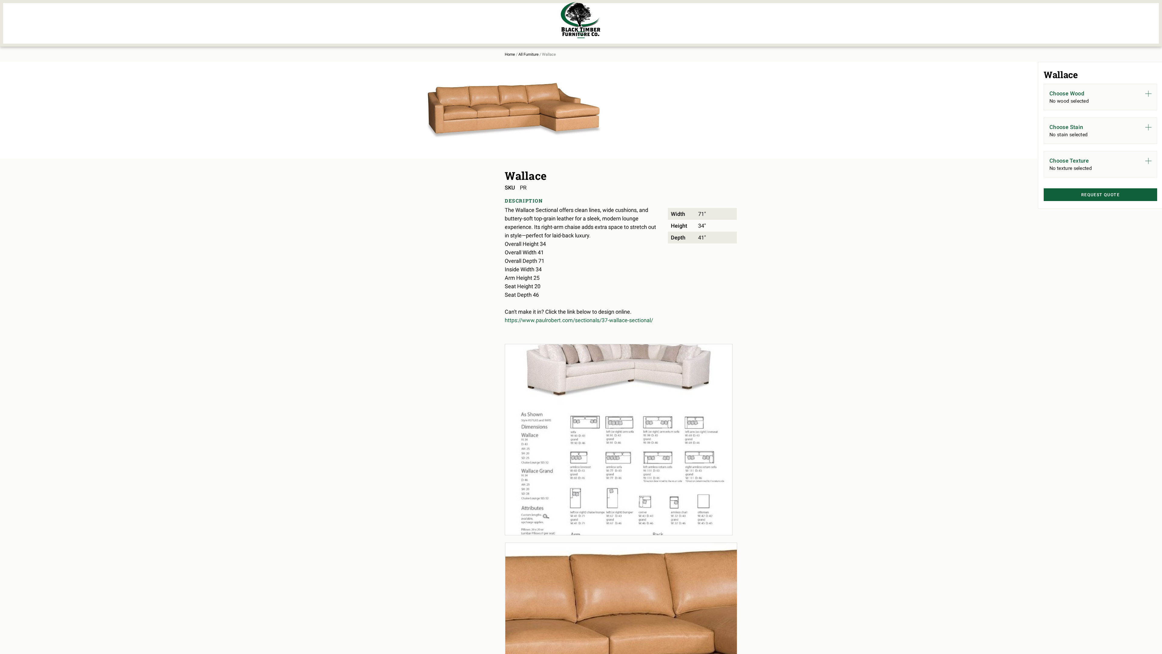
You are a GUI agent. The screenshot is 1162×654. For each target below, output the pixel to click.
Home (510, 54)
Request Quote (1100, 194)
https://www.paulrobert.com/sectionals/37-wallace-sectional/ (579, 320)
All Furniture (528, 54)
